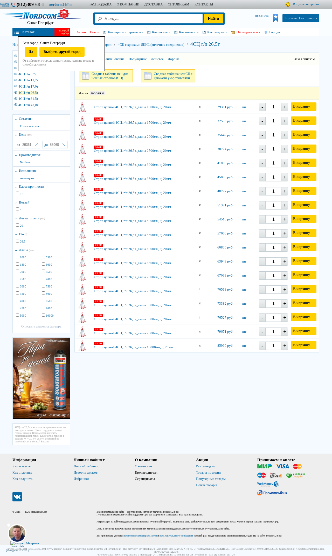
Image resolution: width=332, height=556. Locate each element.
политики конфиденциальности (140, 535)
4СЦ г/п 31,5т (28, 99)
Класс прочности (31, 186)
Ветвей (24, 202)
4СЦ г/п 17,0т (28, 86)
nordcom (64, 4)
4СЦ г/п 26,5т (28, 93)
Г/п (23, 234)
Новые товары (206, 485)
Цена (26, 134)
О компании (143, 466)
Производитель (30, 155)
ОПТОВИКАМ (178, 4)
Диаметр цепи (32, 218)
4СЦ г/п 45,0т (28, 105)
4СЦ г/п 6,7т (27, 74)
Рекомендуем (205, 466)
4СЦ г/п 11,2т (28, 80)
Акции (81, 32)
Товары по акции (208, 472)
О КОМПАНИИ (128, 4)
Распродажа (100, 4)
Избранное (81, 479)
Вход (296, 4)
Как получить (22, 479)
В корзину (301, 106)
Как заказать (21, 466)
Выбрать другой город (62, 52)
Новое (94, 32)
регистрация (310, 4)
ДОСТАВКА (153, 4)
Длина (26, 250)
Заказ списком (304, 59)
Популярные (138, 59)
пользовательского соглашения (176, 535)
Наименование (114, 59)
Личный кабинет (86, 466)
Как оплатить (22, 472)
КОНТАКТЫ (204, 4)
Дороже (173, 59)
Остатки (25, 119)
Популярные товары (211, 479)
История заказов (86, 472)
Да (31, 52)
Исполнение (28, 171)
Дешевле (157, 59)
